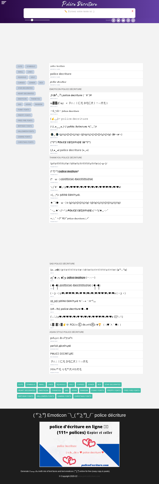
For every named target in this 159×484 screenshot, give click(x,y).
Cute (20, 66)
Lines (30, 72)
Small (20, 72)
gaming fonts (24, 137)
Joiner (32, 83)
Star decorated (25, 88)
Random (38, 104)
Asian (28, 104)
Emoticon (22, 99)
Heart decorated (26, 94)
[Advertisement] (96, 242)
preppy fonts (24, 115)
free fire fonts (25, 120)
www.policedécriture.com (89, 476)
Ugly (33, 77)
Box (41, 83)
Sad (19, 104)
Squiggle (22, 77)
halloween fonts (26, 131)
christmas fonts (25, 142)
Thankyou (35, 99)
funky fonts (23, 110)
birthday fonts (25, 126)
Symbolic (31, 66)
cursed (21, 83)
